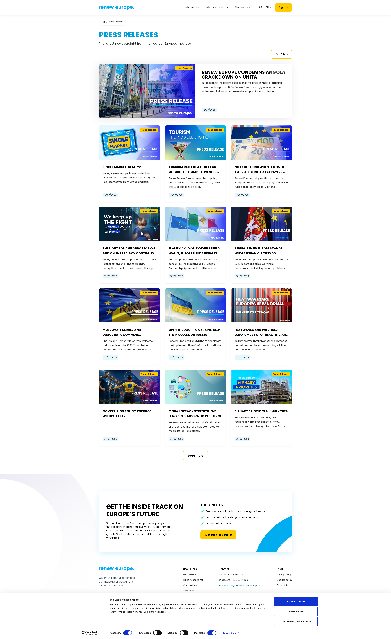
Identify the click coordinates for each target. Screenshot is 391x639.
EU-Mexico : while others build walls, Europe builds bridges (194, 250)
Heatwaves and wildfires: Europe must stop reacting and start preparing (261, 332)
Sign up (283, 7)
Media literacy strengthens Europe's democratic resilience (195, 413)
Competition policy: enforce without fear (127, 413)
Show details (229, 633)
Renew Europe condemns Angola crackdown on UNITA (243, 75)
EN (267, 7)
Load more (195, 455)
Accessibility (283, 585)
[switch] (157, 632)
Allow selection (296, 611)
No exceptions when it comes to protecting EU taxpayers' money (259, 169)
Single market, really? (122, 167)
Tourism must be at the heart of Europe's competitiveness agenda (193, 169)
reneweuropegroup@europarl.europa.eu (240, 585)
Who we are (192, 7)
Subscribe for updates (218, 535)
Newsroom (241, 7)
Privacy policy (284, 574)
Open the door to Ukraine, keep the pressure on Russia (194, 332)
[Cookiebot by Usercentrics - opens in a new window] (89, 633)
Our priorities (190, 585)
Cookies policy (284, 579)
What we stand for (217, 7)
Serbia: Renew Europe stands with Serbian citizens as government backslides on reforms (259, 251)
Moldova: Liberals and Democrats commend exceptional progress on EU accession (126, 332)
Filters (284, 54)
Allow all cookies (296, 601)
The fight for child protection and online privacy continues (129, 250)
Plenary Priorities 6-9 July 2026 (261, 411)
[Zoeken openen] (261, 7)
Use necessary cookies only (296, 621)
